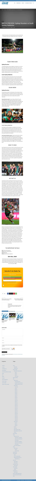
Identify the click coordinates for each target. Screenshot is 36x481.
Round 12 (16, 402)
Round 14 (16, 405)
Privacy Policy (15, 433)
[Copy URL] (12, 293)
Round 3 (16, 425)
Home (2, 9)
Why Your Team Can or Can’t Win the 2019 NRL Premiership (6, 299)
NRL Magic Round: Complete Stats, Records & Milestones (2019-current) (19, 383)
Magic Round (16, 380)
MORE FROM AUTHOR (12, 311)
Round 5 (16, 393)
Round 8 (16, 397)
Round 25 (16, 420)
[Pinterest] (14, 293)
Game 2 (16, 373)
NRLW (3, 376)
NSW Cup (14, 460)
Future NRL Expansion (17, 445)
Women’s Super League (5, 384)
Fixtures (15, 432)
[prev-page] (2, 323)
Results (15, 426)
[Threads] (33, 0)
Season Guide (17, 450)
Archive (5, 9)
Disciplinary (15, 468)
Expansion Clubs (16, 436)
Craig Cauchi (4, 27)
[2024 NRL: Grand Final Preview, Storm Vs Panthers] (5, 316)
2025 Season (16, 421)
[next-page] (3, 323)
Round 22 (16, 416)
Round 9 (16, 398)
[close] (3, 285)
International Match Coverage (6, 371)
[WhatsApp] (16, 293)
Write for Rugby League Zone (17, 473)
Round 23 (16, 417)
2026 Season (16, 385)
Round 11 (16, 401)
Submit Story (15, 452)
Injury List (15, 428)
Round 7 (16, 396)
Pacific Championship (17, 456)
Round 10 (16, 400)
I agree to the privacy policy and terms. (10, 279)
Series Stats (16, 376)
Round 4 (16, 392)
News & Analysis (15, 377)
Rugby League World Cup (17, 457)
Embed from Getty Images (5, 38)
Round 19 (16, 412)
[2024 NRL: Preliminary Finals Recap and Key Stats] (12, 315)
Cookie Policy (16, 368)
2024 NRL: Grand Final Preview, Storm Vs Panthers (4, 321)
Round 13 (16, 404)
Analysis (3, 365)
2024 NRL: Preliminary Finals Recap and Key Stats (12, 319)
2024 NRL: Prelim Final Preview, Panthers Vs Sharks (19, 321)
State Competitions (5, 379)
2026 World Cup (17, 458)
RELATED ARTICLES (5, 311)
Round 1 (16, 388)
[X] (30, 0)
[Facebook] (29, 0)
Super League (4, 382)
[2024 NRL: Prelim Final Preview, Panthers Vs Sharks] (20, 316)
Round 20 (16, 413)
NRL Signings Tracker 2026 (18, 430)
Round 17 (16, 409)
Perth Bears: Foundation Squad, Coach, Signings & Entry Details (18, 439)
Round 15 (16, 406)
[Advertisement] (18, 6)
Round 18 (16, 410)
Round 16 (16, 408)
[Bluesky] (32, 0)
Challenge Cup (4, 368)
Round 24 (16, 418)
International (4, 370)
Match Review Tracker (17, 429)
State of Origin (4, 381)
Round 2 (16, 389)
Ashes (15, 454)
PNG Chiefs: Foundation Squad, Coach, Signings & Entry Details (18, 443)
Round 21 (16, 414)
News (3, 373)
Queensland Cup (15, 464)
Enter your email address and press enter (9, 281)
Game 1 (16, 372)
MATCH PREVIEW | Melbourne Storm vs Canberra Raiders (18, 299)
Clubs (14, 434)
